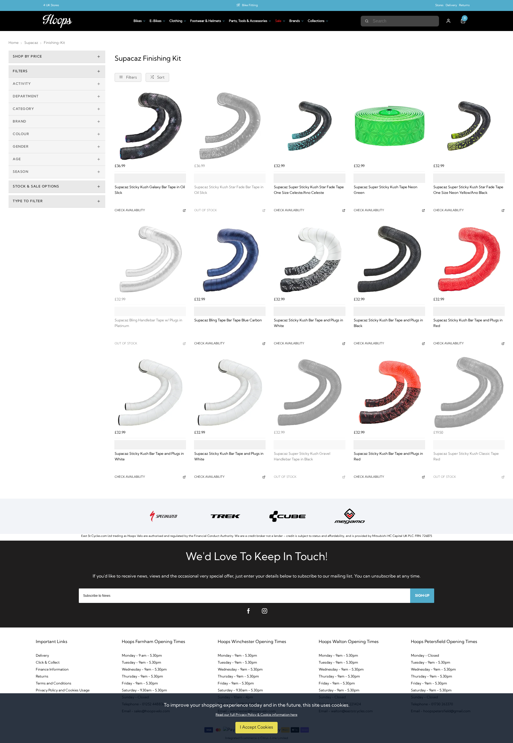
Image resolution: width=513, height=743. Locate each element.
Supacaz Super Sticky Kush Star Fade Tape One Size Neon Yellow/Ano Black (468, 190)
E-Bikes (155, 21)
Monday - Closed (425, 655)
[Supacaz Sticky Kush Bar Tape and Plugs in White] (309, 259)
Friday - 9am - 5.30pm (140, 683)
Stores (439, 5)
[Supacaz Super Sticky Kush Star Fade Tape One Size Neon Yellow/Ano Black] (468, 125)
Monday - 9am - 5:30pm (338, 655)
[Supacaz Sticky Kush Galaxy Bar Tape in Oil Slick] (150, 125)
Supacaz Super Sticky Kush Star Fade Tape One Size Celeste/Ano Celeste (309, 190)
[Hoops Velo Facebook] (248, 611)
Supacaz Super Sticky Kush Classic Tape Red (466, 456)
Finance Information (52, 669)
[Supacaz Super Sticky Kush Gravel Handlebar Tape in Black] (309, 392)
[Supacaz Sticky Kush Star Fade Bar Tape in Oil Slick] (229, 125)
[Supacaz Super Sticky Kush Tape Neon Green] (389, 125)
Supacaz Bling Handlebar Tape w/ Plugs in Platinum (148, 323)
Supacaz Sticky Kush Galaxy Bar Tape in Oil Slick (150, 190)
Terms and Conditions (53, 683)
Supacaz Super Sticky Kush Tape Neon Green (385, 190)
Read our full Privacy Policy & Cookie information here (256, 715)
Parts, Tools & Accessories (248, 21)
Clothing (175, 21)
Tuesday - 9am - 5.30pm (141, 662)
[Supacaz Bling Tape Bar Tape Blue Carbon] (229, 259)
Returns (464, 5)
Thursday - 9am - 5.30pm (142, 676)
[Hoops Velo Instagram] (264, 611)
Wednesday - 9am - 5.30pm (144, 669)
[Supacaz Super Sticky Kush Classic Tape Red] (468, 392)
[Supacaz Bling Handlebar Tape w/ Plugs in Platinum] (150, 259)
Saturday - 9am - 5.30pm (339, 690)
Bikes (138, 21)
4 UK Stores (51, 5)
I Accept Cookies (256, 727)
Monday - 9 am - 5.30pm (142, 655)
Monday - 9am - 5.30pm (237, 655)
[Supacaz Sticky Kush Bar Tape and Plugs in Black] (389, 259)
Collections (316, 21)
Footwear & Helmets (205, 21)
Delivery (451, 5)
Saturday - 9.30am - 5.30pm (144, 690)
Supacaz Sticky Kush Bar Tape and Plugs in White (308, 323)
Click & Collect (48, 662)
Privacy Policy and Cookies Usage (63, 690)
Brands (294, 21)
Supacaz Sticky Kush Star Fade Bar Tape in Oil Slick (228, 190)
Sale (278, 21)
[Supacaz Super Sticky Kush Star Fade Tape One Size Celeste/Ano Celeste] (309, 125)
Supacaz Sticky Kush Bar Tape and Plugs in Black (388, 323)
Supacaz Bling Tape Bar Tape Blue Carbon (228, 320)
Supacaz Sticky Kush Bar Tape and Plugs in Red (468, 323)
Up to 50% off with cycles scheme (250, 5)
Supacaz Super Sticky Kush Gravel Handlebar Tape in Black (302, 456)
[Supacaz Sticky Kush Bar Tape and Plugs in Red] (468, 259)
